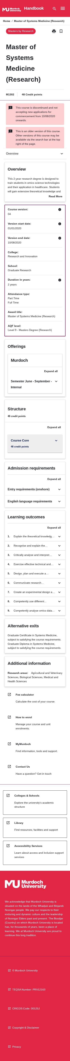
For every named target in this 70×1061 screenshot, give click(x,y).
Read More (55, 197)
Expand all (51, 371)
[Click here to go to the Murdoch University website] (11, 10)
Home (6, 20)
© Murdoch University (25, 970)
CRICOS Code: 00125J (26, 1008)
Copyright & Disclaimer (25, 1027)
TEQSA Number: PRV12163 (28, 989)
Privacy (16, 1046)
